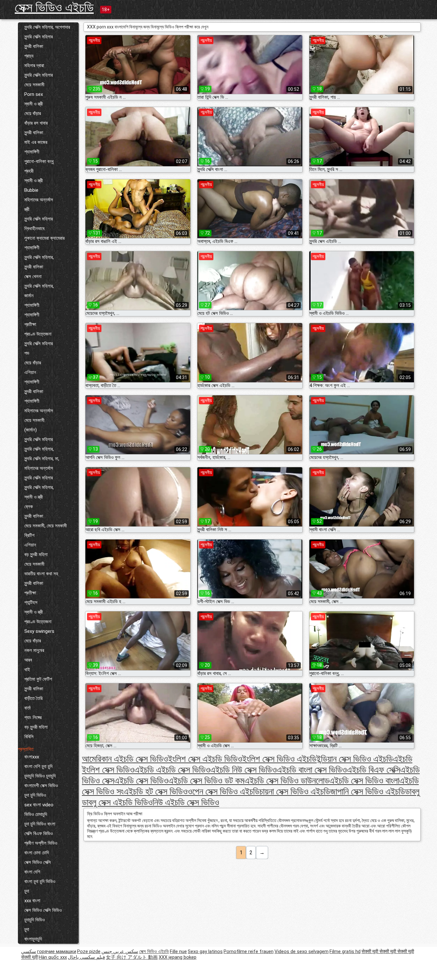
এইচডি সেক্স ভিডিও (141, 780)
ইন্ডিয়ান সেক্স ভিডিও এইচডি (354, 759)
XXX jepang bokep (177, 957)
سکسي (28, 951)
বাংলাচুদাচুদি (33, 939)
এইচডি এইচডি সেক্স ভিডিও (172, 769)
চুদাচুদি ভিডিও (34, 920)
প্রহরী (29, 171)
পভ (26, 353)
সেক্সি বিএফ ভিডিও (38, 833)
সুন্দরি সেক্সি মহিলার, (39, 257)
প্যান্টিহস (30, 602)
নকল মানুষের (34, 650)
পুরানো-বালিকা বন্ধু (39, 161)
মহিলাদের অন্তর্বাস (38, 200)
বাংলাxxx (31, 757)
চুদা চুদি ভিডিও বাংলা (39, 824)
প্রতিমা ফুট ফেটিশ (38, 679)
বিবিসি (29, 737)
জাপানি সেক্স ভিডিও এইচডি (367, 791)
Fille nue (178, 951)
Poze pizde (88, 951)
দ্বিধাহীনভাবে (34, 228)
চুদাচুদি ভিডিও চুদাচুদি (40, 776)
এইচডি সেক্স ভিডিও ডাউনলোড (286, 780)
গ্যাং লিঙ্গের (33, 717)
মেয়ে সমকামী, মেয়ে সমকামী (45, 526)
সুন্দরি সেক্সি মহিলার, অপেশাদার (47, 27)
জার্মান (29, 296)
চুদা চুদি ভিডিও (35, 795)
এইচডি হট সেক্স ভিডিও (155, 791)
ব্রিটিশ (29, 535)
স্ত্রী (26, 209)
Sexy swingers (39, 631)
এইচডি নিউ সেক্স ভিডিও (243, 769)
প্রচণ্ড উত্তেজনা (38, 334)
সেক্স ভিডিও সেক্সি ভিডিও (43, 910)
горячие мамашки (56, 951)
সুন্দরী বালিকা (33, 46)
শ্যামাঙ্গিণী (31, 152)
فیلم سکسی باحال (86, 957)
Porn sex (33, 94)
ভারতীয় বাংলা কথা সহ (41, 574)
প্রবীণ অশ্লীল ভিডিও (40, 843)
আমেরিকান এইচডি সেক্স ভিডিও (125, 759)
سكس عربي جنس (119, 951)
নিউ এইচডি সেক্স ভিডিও (186, 802)
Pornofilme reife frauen (249, 951)
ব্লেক (28, 506)
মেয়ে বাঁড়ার (32, 113)
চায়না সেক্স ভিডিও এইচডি (294, 791)
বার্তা (27, 708)
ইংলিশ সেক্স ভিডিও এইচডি (279, 759)
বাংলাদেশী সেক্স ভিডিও (41, 785)
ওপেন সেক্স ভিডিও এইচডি (223, 791)
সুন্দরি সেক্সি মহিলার (38, 37)
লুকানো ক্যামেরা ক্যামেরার (44, 238)
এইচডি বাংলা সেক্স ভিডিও (312, 769)
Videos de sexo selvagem (301, 951)
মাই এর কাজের (35, 142)
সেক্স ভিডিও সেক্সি (37, 862)
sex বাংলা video (38, 805)
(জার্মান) (30, 430)
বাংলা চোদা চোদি (36, 853)
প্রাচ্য (29, 56)
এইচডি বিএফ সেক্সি (373, 769)
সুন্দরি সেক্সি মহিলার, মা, (41, 459)
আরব (28, 660)
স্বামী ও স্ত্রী (33, 104)
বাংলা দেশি (32, 872)
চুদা (26, 891)
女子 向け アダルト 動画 (132, 957)
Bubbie (31, 190)
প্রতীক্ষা (30, 324)
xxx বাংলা (32, 901)
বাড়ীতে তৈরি (33, 698)
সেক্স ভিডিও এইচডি (54, 7)
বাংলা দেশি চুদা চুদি (38, 766)
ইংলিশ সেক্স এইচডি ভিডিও (205, 759)
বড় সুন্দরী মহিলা (36, 554)
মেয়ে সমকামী (34, 85)
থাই (27, 669)
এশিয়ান (30, 372)
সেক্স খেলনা (33, 276)
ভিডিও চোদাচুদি (35, 814)
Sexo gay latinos (205, 951)
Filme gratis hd (345, 951)
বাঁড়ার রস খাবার (36, 123)
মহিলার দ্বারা (34, 65)
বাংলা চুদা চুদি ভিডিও (39, 881)
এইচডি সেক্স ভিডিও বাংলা (364, 780)
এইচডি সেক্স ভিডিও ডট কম (206, 780)
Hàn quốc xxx (53, 957)
